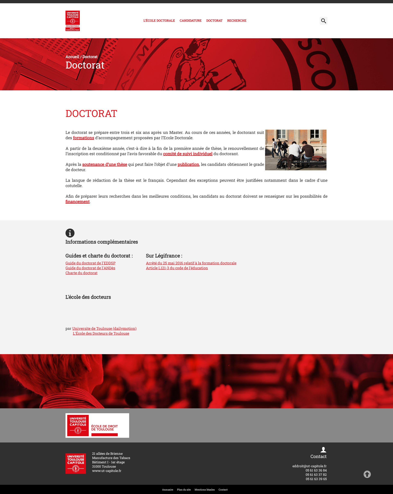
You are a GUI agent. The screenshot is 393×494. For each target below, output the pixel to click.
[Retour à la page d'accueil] (73, 21)
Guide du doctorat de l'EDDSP (90, 262)
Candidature (191, 20)
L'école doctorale (159, 20)
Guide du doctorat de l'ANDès (90, 267)
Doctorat (214, 20)
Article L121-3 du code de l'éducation (177, 267)
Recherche (236, 20)
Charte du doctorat (81, 272)
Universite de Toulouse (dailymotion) (104, 328)
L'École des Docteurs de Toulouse (101, 333)
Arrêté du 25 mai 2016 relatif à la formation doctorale (191, 262)
